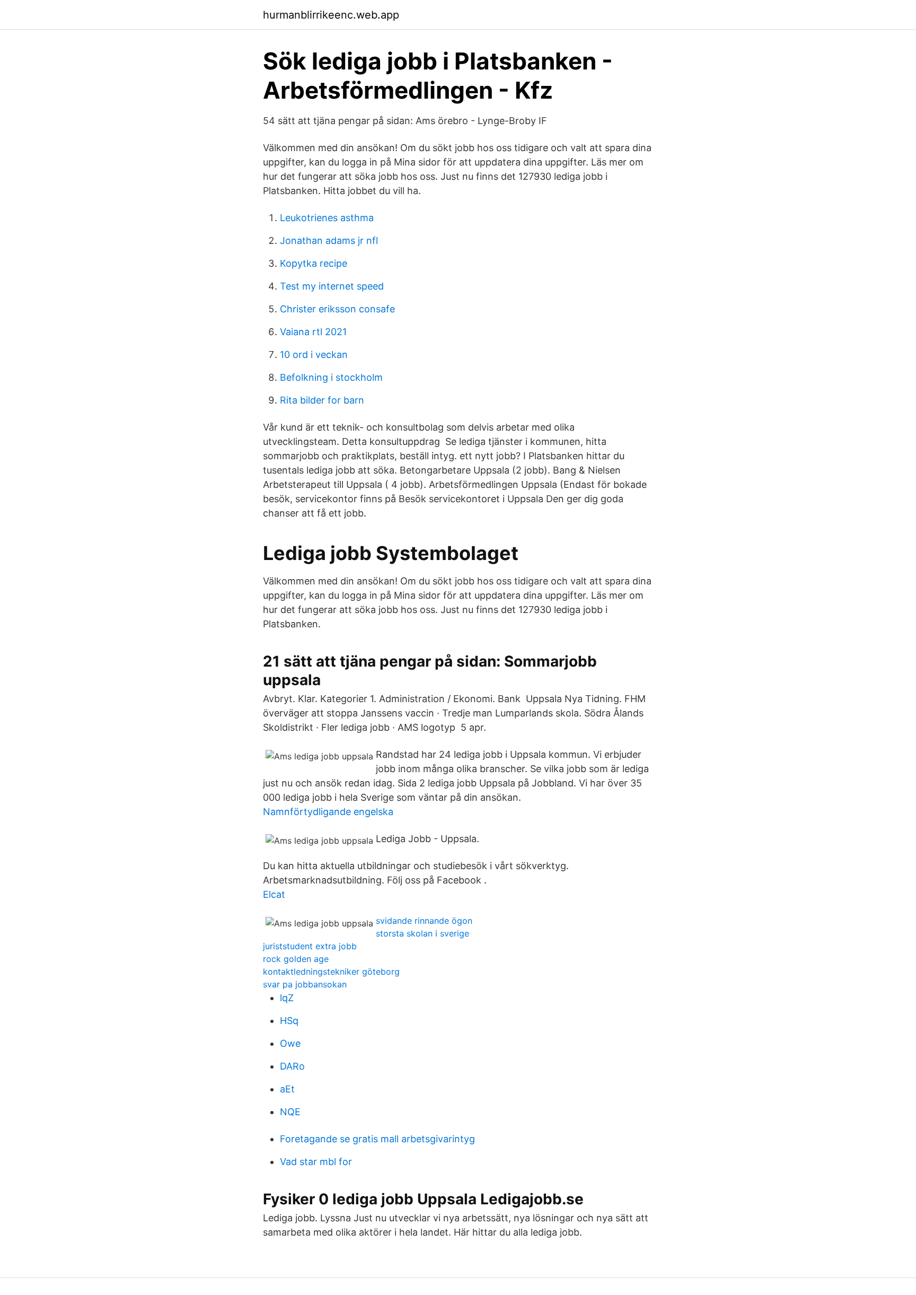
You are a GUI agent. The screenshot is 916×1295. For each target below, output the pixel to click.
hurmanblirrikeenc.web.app (331, 15)
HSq (289, 1020)
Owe (290, 1043)
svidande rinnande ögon (424, 920)
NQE (290, 1111)
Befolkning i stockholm (331, 377)
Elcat (274, 894)
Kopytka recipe (313, 263)
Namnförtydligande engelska (328, 811)
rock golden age (296, 958)
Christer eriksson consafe (337, 308)
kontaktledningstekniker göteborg (331, 971)
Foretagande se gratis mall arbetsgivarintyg (377, 1138)
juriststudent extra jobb (310, 946)
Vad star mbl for (316, 1161)
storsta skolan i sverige (422, 933)
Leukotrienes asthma (327, 217)
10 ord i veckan (314, 354)
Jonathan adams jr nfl (329, 240)
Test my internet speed (332, 286)
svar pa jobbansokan (305, 984)
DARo (292, 1066)
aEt (287, 1089)
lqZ (287, 997)
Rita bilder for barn (322, 400)
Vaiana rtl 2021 (313, 331)
